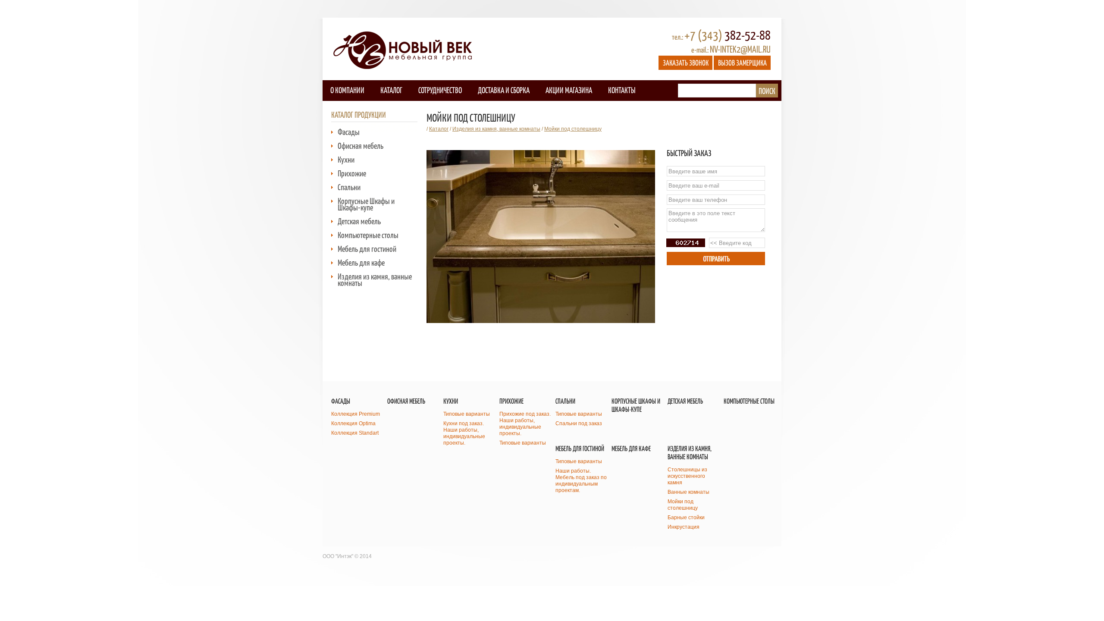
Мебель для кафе (361, 262)
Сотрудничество (440, 90)
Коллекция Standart (355, 433)
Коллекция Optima (353, 423)
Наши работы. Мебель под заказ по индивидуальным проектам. (581, 480)
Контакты (621, 90)
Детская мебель (359, 221)
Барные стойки (686, 517)
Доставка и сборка (504, 90)
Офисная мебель (360, 145)
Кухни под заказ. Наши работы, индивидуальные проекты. (464, 433)
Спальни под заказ (578, 423)
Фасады (349, 132)
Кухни (346, 159)
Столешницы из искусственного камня (687, 476)
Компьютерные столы (368, 235)
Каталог (391, 90)
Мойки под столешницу (573, 129)
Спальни (349, 187)
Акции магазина (569, 90)
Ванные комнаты (688, 492)
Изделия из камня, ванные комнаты (375, 279)
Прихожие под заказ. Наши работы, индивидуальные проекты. (525, 423)
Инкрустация (683, 527)
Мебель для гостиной (367, 248)
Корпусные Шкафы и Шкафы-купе (366, 204)
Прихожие (352, 173)
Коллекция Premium (355, 414)
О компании (347, 90)
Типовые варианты (466, 414)
